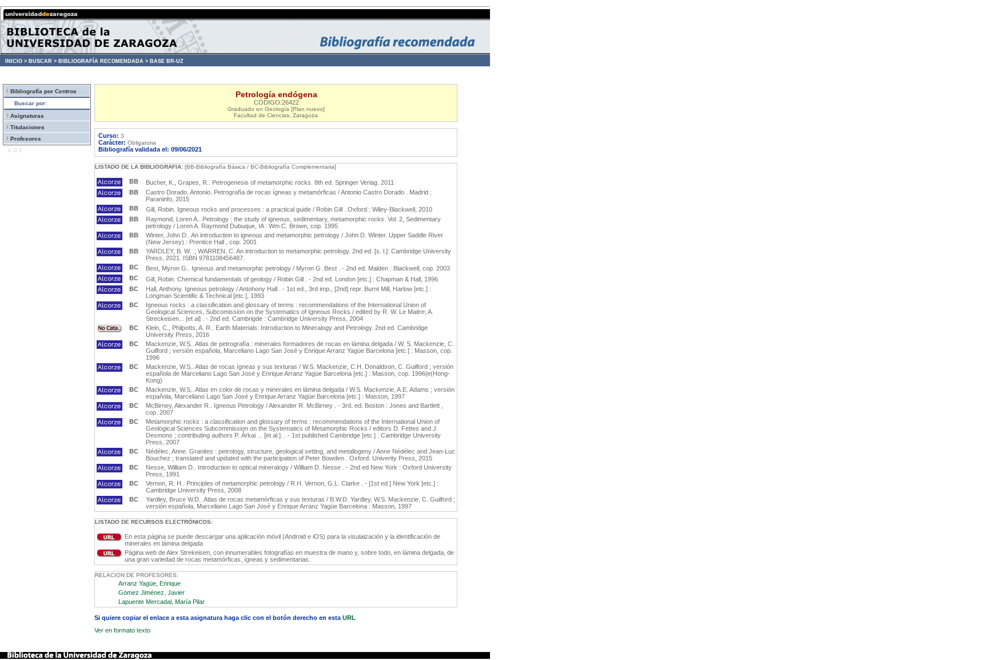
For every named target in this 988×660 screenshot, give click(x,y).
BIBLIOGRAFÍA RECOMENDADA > (103, 61)
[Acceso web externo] (109, 539)
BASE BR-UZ (167, 61)
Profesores (25, 139)
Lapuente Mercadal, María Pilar (161, 601)
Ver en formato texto (122, 630)
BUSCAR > (43, 61)
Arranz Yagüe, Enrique (149, 583)
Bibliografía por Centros (43, 91)
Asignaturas (27, 116)
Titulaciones (27, 127)
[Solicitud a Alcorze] (109, 184)
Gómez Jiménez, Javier (151, 592)
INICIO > (16, 61)
